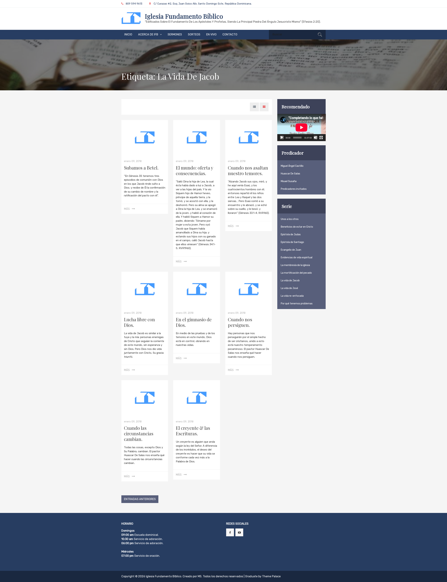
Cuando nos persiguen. (240, 322)
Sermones (175, 34)
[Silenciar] (315, 137)
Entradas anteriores (140, 499)
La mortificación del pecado (296, 272)
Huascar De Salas (290, 173)
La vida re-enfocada (292, 295)
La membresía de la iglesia (295, 265)
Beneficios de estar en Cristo (297, 226)
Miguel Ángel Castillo (292, 165)
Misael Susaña (288, 181)
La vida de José (289, 288)
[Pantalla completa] (321, 137)
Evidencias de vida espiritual (296, 257)
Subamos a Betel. (141, 168)
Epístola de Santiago (292, 242)
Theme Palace (271, 576)
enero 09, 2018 (133, 161)
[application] (301, 127)
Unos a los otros (290, 219)
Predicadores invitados (294, 188)
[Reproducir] (282, 137)
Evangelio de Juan (291, 249)
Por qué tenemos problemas (297, 303)
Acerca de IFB (148, 34)
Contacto (229, 34)
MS (199, 576)
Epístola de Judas (291, 234)
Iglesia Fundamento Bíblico (184, 16)
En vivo (211, 34)
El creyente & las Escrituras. (193, 431)
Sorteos (194, 34)
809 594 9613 (134, 3)
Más (127, 209)
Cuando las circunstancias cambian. (138, 433)
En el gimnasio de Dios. (194, 322)
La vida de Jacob (290, 280)
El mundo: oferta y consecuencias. (194, 170)
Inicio (128, 34)
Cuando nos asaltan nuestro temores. (248, 170)
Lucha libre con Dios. (139, 322)
